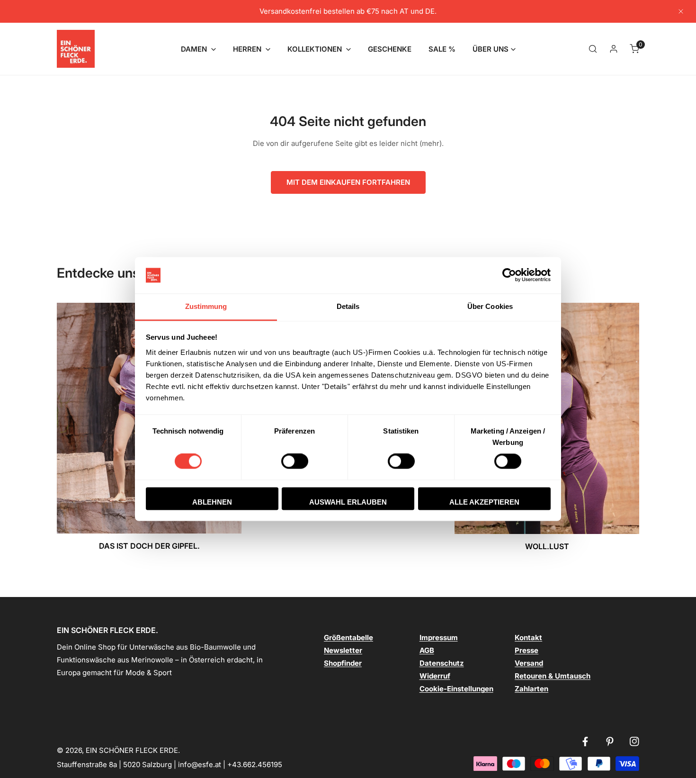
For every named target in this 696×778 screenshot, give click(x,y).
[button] (198, 49)
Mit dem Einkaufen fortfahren (348, 182)
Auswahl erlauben (348, 502)
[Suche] (592, 48)
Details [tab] (348, 306)
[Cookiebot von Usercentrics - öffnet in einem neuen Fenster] (509, 275)
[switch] (294, 461)
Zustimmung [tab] (206, 306)
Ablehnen (212, 502)
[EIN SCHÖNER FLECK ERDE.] (76, 49)
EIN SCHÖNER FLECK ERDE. (133, 750)
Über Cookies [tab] (490, 306)
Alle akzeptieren (484, 502)
